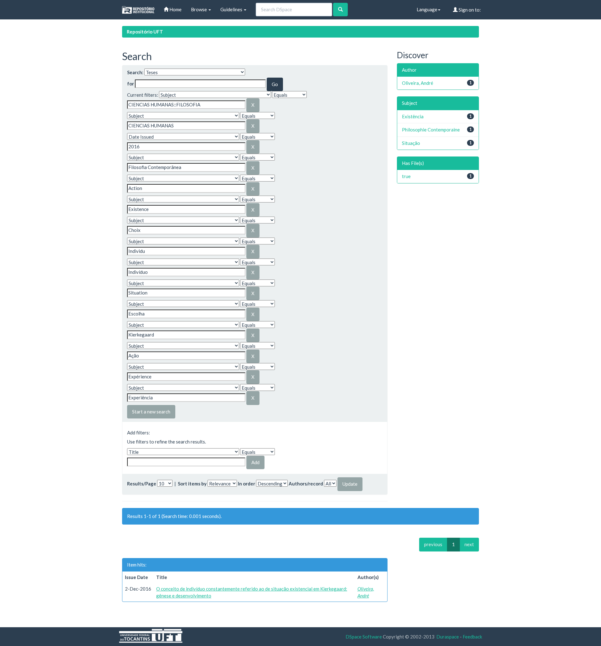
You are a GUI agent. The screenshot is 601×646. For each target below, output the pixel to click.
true (406, 176)
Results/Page (141, 483)
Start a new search (151, 411)
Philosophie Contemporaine (431, 129)
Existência (413, 116)
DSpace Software (364, 636)
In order (246, 483)
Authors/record (306, 483)
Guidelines (231, 9)
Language (427, 9)
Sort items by (192, 483)
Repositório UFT (145, 31)
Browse (199, 9)
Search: (135, 72)
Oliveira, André (417, 83)
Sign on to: (469, 10)
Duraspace (447, 636)
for (130, 83)
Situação (411, 143)
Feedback (472, 636)
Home (175, 9)
